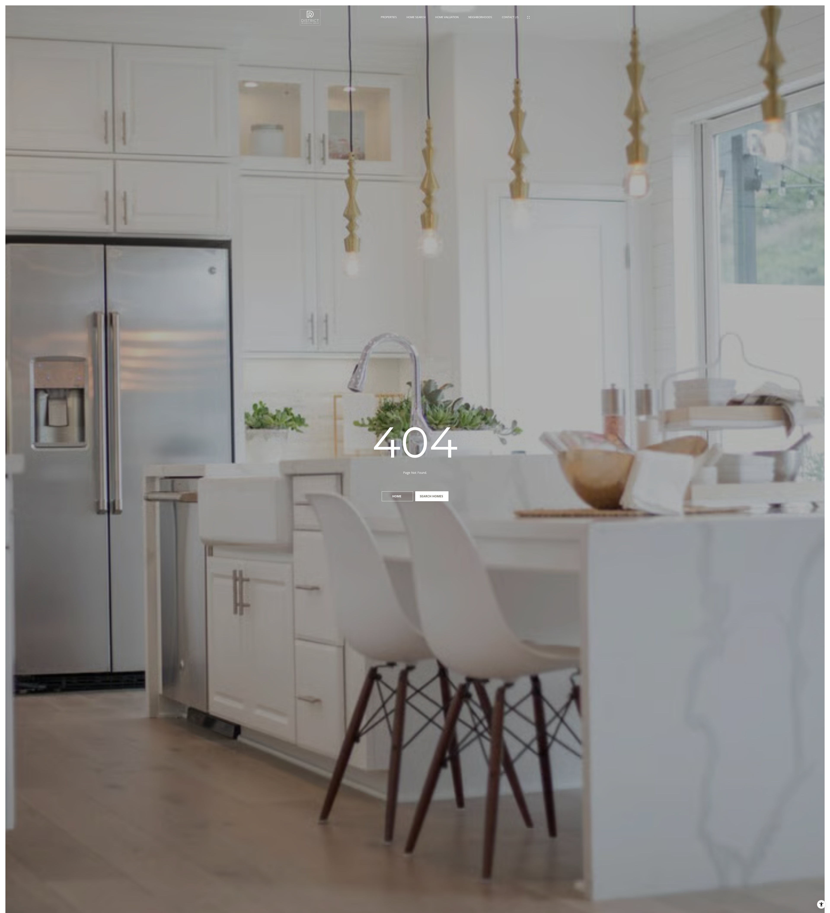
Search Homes (432, 496)
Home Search (416, 17)
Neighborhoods (480, 17)
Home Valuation (447, 17)
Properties (389, 17)
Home (397, 496)
